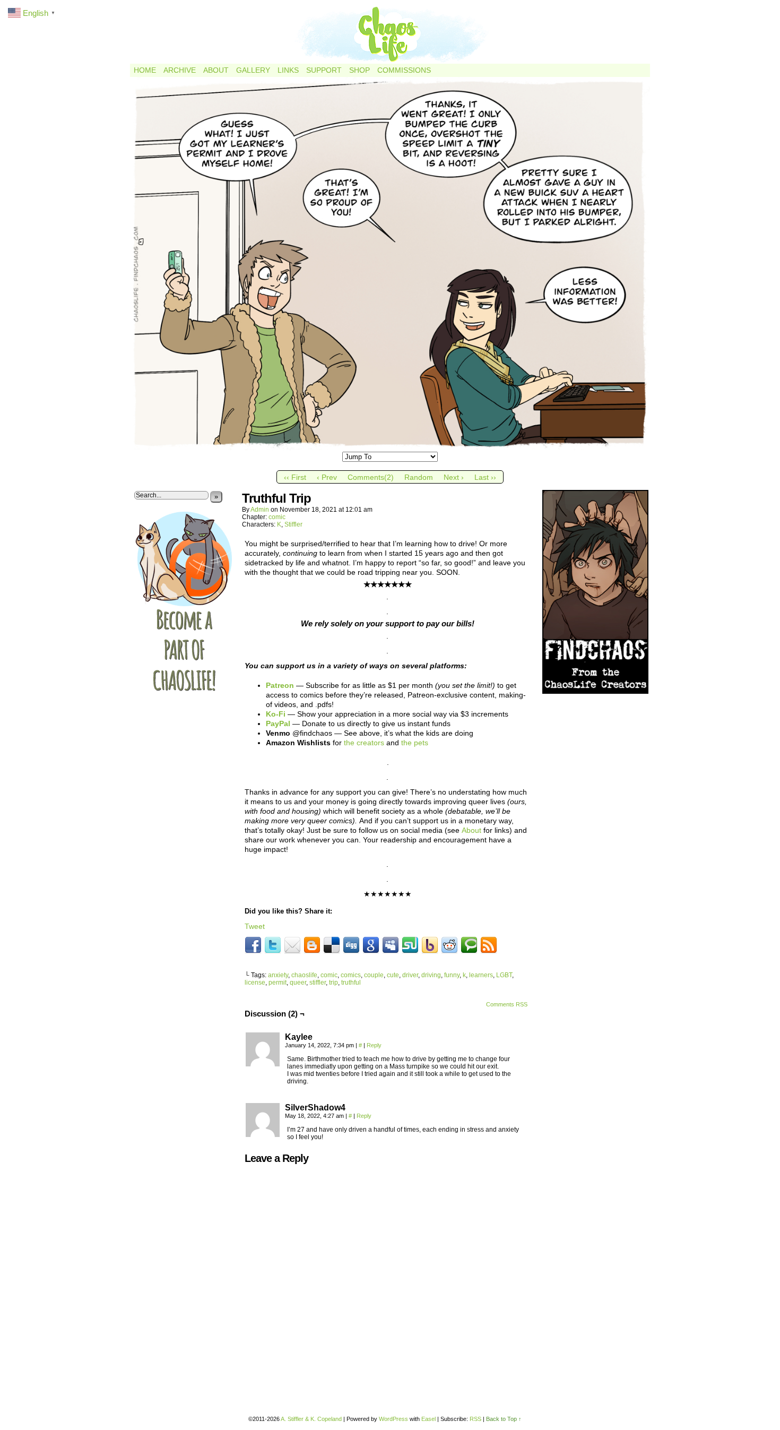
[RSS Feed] (488, 945)
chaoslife (304, 975)
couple (374, 975)
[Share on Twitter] (272, 945)
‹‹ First (295, 477)
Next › (454, 477)
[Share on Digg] (351, 945)
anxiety (278, 975)
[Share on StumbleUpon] (410, 945)
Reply (374, 1045)
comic (276, 517)
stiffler (317, 982)
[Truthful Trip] (390, 447)
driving (431, 975)
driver (410, 975)
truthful (351, 982)
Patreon (280, 685)
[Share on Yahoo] (429, 945)
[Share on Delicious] (331, 945)
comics (351, 975)
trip (333, 982)
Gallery (253, 70)
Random (418, 477)
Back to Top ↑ (504, 1419)
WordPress (393, 1419)
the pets (414, 742)
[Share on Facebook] (253, 945)
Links (288, 70)
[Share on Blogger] (312, 945)
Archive (179, 70)
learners (481, 975)
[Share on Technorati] (469, 945)
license (255, 982)
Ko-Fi (275, 714)
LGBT (504, 975)
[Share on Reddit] (449, 945)
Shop (359, 70)
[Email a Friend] (292, 945)
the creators (364, 742)
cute (393, 975)
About (216, 70)
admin (259, 509)
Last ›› (485, 477)
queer (298, 982)
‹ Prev (327, 477)
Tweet (255, 926)
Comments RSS (506, 1004)
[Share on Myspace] (390, 945)
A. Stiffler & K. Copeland (311, 1419)
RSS (475, 1419)
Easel (428, 1419)
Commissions (404, 70)
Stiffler (293, 524)
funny (452, 975)
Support (324, 70)
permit (277, 982)
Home (145, 70)
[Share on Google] (370, 945)
